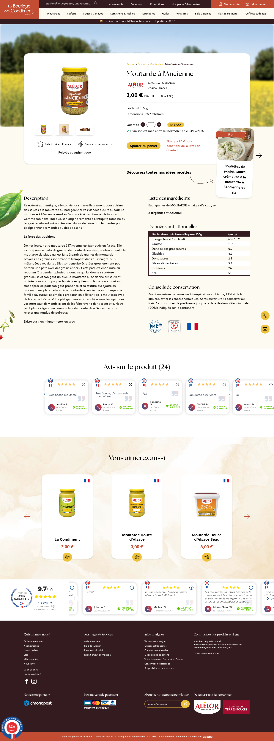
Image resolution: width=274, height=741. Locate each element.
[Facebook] (26, 681)
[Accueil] (19, 9)
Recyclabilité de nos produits (159, 668)
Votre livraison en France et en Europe (163, 659)
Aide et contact (92, 641)
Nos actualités (31, 650)
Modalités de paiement (156, 654)
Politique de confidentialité (131, 736)
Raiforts (71, 13)
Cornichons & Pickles (122, 13)
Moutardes (53, 13)
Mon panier (258, 4)
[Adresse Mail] (265, 329)
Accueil (131, 64)
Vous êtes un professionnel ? (208, 641)
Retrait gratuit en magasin (97, 654)
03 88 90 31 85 (31, 669)
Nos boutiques (31, 645)
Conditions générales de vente (76, 736)
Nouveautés (115, 4)
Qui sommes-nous (33, 641)
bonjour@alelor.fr (32, 674)
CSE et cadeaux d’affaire (206, 653)
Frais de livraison (92, 645)
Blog (26, 654)
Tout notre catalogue (155, 641)
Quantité (133, 125)
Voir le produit (70, 503)
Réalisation (195, 736)
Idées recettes (31, 659)
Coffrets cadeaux (255, 13)
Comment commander (156, 650)
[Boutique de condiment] (265, 315)
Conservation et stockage (157, 663)
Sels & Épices (203, 13)
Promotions (157, 4)
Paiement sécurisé (93, 650)
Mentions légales (104, 736)
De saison (137, 4)
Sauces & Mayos (93, 13)
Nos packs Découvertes (186, 4)
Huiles (165, 13)
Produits (142, 64)
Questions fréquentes (155, 645)
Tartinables (148, 13)
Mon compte (232, 4)
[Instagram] (34, 681)
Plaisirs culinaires (228, 13)
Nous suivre (30, 663)
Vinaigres (182, 13)
